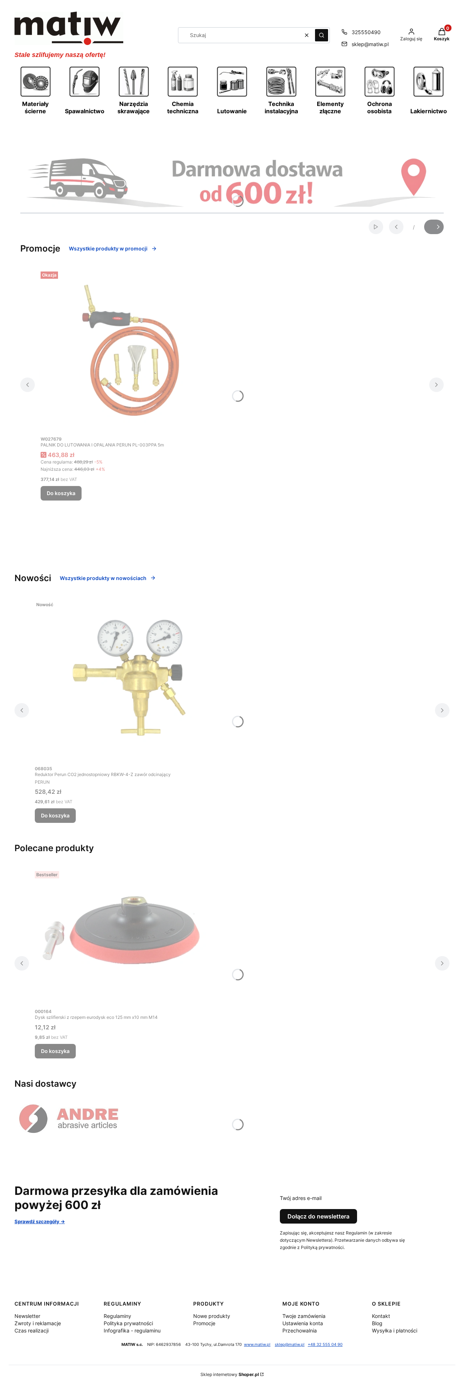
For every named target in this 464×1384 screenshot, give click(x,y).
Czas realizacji (31, 1330)
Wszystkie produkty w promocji (108, 248)
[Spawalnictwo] (84, 95)
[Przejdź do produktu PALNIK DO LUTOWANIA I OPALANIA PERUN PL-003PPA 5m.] (131, 350)
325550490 (366, 32)
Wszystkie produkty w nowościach (103, 578)
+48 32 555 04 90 (325, 1344)
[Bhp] (379, 95)
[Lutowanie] (232, 95)
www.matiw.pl (257, 1344)
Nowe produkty (211, 1316)
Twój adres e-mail (301, 1198)
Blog (377, 1323)
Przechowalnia (299, 1330)
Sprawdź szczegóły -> (39, 1221)
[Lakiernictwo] (428, 95)
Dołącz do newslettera (318, 1216)
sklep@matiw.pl (370, 44)
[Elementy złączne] (330, 95)
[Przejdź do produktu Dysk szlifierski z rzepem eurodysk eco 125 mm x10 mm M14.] (125, 936)
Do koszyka (61, 493)
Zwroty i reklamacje (37, 1323)
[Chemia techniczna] (182, 95)
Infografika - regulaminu (132, 1330)
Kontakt (381, 1316)
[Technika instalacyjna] (281, 95)
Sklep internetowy (229, 1374)
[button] (321, 35)
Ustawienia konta (302, 1323)
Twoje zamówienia (304, 1316)
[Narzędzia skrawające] (133, 95)
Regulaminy (117, 1316)
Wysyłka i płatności (394, 1330)
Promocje (204, 1323)
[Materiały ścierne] (35, 95)
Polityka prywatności (128, 1323)
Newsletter (27, 1316)
